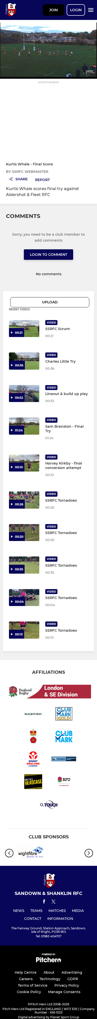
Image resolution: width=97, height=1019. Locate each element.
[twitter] (53, 902)
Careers (26, 979)
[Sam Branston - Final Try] (24, 426)
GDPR (72, 979)
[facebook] (44, 902)
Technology (50, 979)
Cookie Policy (29, 992)
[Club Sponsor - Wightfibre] (31, 853)
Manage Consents (64, 992)
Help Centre (26, 972)
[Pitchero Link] (48, 961)
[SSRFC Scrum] (24, 328)
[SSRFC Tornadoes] (24, 630)
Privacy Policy (66, 985)
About (49, 972)
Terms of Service (33, 985)
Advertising (71, 972)
